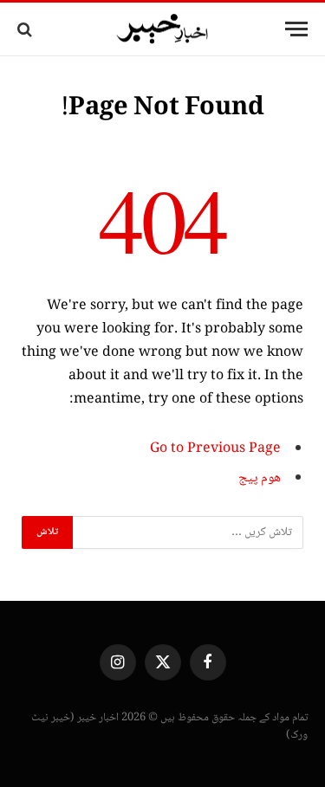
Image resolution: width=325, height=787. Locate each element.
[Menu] (296, 29)
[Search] (26, 29)
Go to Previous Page (215, 449)
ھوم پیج (259, 478)
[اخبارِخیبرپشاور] (162, 29)
